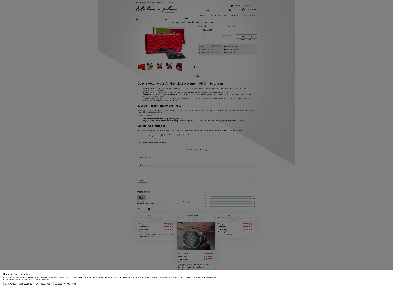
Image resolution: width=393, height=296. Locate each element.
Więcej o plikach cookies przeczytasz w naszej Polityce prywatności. (26, 279)
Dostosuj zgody (43, 284)
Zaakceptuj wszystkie (65, 284)
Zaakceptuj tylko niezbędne (18, 284)
